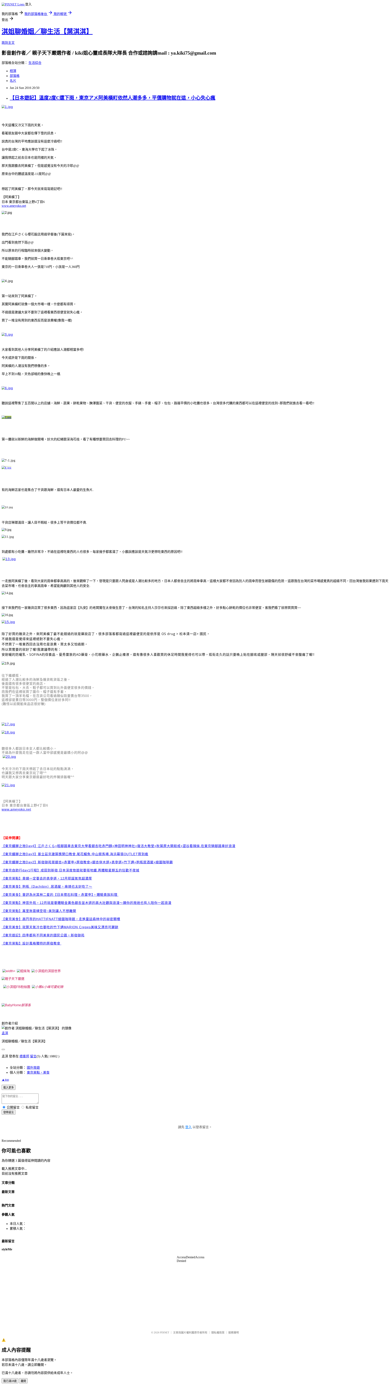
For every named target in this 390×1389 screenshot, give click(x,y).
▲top (5, 1079)
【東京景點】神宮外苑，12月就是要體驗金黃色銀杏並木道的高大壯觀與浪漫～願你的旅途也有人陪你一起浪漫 (86, 903)
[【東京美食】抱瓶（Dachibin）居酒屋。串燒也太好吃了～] (117, 894)
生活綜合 (34, 63)
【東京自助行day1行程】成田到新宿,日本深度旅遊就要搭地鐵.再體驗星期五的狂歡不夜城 (70, 870)
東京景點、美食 (38, 1072)
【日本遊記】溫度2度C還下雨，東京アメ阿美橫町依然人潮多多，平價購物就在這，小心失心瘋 (112, 97)
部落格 (15, 76)
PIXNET (164, 1332)
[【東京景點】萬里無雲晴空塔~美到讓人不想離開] (60, 943)
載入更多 (8, 1087)
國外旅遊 (33, 1067)
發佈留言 (8, 1112)
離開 (23, 1381)
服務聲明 (233, 1332)
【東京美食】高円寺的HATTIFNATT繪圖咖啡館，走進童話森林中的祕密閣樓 (61, 919)
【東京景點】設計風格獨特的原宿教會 (31, 943)
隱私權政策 (217, 1332)
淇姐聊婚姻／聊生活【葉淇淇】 (47, 31)
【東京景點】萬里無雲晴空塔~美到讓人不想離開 (39, 911)
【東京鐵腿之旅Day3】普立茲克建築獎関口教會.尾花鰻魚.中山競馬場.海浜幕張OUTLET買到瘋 (75, 854)
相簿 (13, 71)
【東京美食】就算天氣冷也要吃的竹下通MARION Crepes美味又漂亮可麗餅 (60, 927)
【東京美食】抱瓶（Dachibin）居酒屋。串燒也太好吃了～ (47, 886)
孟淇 (5, 1033)
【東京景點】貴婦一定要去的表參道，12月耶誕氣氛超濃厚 (47, 878)
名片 (13, 80)
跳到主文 (8, 42)
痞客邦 (24, 1056)
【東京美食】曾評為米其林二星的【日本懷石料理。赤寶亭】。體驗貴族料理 (59, 894)
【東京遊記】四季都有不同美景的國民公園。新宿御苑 (43, 935)
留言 (33, 1056)
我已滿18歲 (10, 1381)
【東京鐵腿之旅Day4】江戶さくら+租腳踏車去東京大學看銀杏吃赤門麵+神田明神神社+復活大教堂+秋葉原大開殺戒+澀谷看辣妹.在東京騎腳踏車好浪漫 (118, 846)
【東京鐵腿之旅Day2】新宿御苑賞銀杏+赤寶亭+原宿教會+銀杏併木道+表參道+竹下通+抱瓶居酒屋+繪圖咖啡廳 (87, 862)
